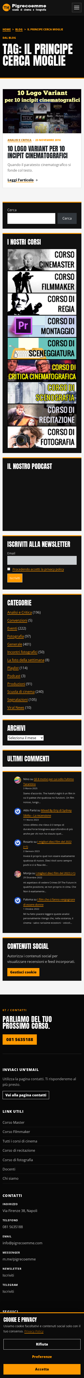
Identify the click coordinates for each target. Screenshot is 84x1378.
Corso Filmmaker (16, 1131)
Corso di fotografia (18, 1160)
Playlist (13, 668)
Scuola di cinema (21, 691)
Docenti (9, 1169)
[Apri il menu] (76, 7)
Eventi (12, 628)
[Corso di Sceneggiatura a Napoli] (42, 348)
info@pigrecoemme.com (22, 1243)
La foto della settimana (25, 660)
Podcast (13, 675)
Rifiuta (42, 1344)
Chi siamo (11, 1178)
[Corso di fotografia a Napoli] (42, 437)
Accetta (42, 1369)
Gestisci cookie (23, 972)
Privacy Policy (34, 1331)
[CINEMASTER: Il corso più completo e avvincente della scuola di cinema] (42, 259)
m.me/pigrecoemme (19, 1259)
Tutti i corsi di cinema (20, 1141)
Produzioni (16, 683)
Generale (14, 644)
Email (11, 553)
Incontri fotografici (22, 652)
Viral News (15, 707)
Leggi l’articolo (21, 180)
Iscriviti (8, 1275)
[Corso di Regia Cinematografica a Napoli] (42, 303)
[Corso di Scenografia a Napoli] (42, 392)
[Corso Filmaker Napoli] (42, 281)
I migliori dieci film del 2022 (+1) (55, 873)
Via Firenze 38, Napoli (20, 1210)
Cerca (12, 210)
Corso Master (14, 1122)
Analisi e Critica (19, 140)
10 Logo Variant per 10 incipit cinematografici (38, 152)
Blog (19, 29)
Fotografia (15, 636)
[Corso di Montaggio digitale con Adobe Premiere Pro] (42, 326)
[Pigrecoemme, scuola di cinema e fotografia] (24, 8)
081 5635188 (19, 1039)
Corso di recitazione (19, 1150)
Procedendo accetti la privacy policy (38, 569)
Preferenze (42, 1356)
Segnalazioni (17, 699)
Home (7, 29)
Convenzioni (17, 620)
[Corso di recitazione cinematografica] (42, 414)
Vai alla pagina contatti (25, 1095)
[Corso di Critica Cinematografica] (42, 370)
